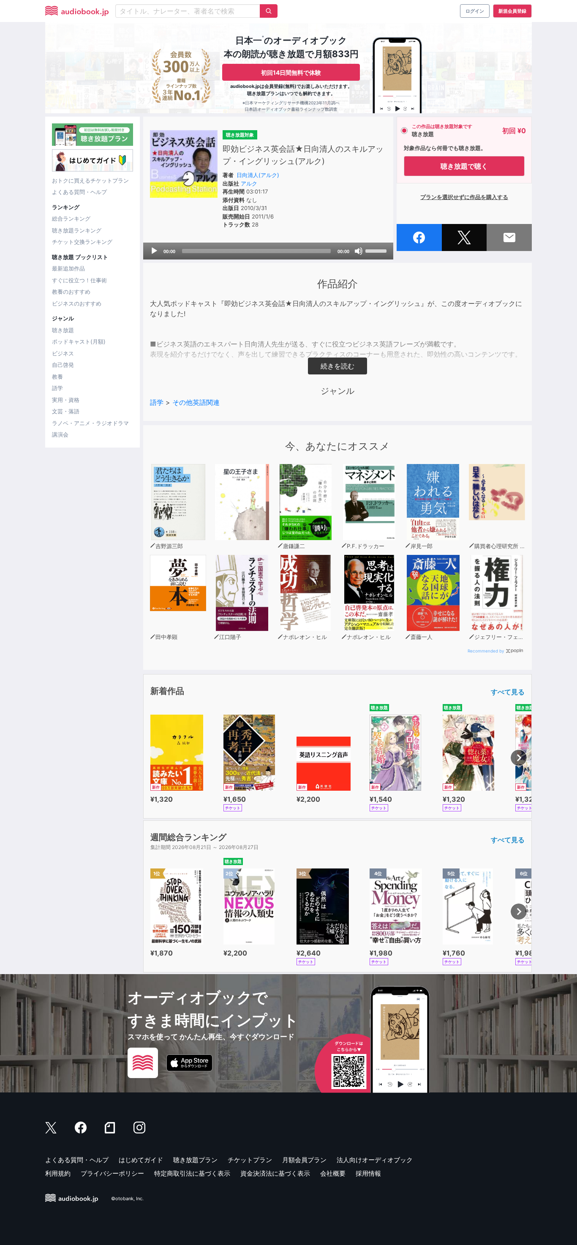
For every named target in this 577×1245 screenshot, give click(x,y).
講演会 (60, 434)
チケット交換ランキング (82, 241)
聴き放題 (63, 330)
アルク (249, 183)
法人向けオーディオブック (375, 1160)
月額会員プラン (304, 1160)
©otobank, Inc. (127, 1198)
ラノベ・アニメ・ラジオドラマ (90, 423)
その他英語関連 (196, 402)
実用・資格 (65, 399)
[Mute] (358, 251)
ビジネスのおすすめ (76, 303)
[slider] (377, 250)
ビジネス (63, 353)
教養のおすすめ (71, 291)
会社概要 (333, 1173)
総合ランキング (71, 218)
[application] (268, 251)
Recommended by (486, 650)
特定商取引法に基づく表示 (192, 1173)
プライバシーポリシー (112, 1173)
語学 (57, 388)
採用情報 (368, 1173)
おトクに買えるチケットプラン (90, 180)
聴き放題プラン (195, 1160)
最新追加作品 (68, 268)
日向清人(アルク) (258, 175)
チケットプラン (250, 1160)
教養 (57, 376)
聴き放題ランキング (76, 230)
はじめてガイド (141, 1160)
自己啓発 (63, 364)
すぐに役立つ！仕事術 (79, 280)
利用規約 (58, 1173)
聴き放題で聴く (464, 166)
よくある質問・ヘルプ (79, 191)
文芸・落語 (65, 411)
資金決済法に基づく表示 (275, 1173)
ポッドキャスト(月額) (79, 341)
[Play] (154, 251)
